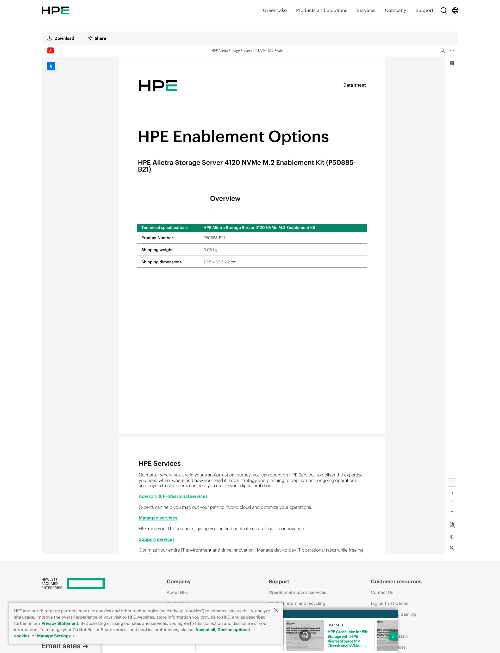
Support (424, 10)
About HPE (177, 592)
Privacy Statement (59, 623)
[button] (276, 610)
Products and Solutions (321, 10)
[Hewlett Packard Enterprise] (55, 10)
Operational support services (297, 592)
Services (366, 10)
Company (395, 10)
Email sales (61, 645)
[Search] (444, 10)
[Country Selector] (455, 10)
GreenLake (275, 10)
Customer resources (396, 581)
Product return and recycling (297, 603)
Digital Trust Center (390, 603)
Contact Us (382, 592)
